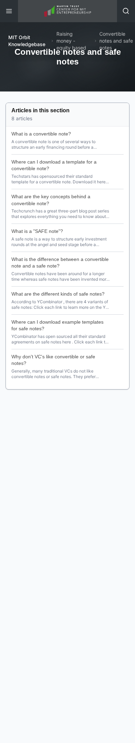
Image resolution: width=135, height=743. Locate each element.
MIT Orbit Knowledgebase (26, 40)
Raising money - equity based (71, 41)
